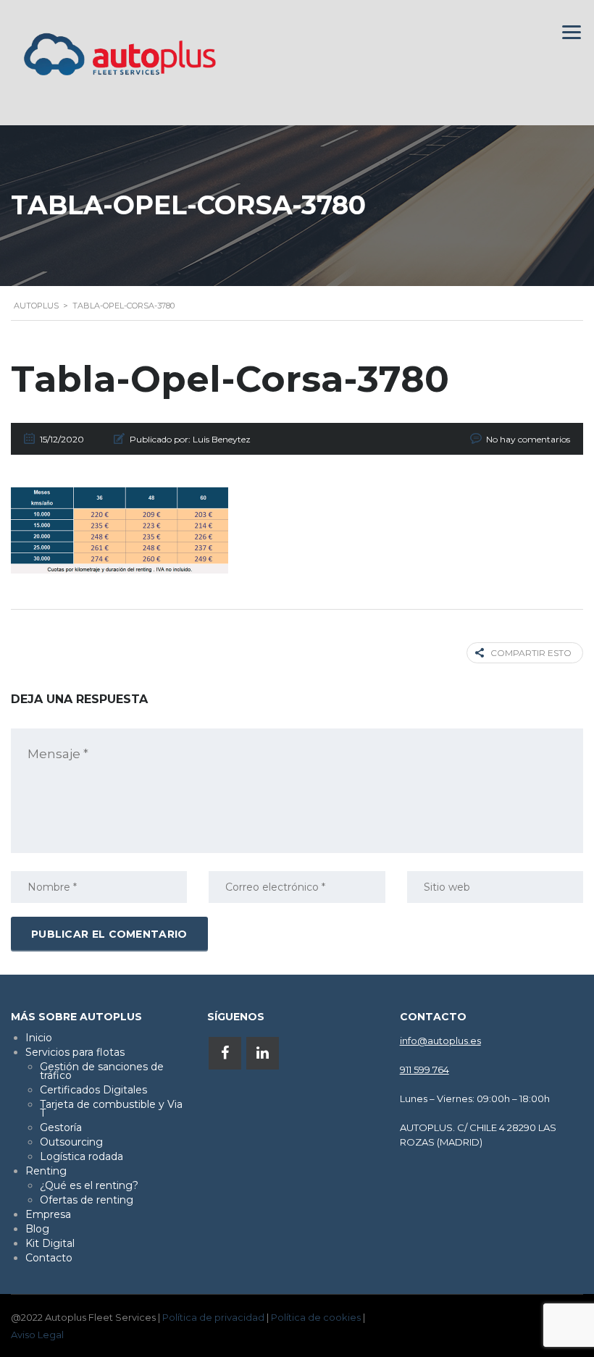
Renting (46, 1170)
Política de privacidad (213, 1317)
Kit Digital (50, 1243)
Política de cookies (316, 1317)
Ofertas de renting (86, 1199)
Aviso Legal (37, 1334)
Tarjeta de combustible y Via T (111, 1108)
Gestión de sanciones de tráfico (102, 1071)
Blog (37, 1228)
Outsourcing (71, 1141)
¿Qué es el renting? (89, 1185)
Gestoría (61, 1127)
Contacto (48, 1257)
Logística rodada (81, 1156)
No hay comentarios (528, 439)
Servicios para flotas (75, 1052)
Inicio (38, 1037)
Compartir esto (531, 652)
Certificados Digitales (93, 1089)
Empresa (48, 1214)
